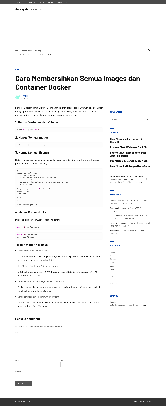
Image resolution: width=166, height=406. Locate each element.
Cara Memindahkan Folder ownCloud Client (38, 296)
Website (18, 372)
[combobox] (130, 119)
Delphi (50, 2)
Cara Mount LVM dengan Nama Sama (130, 166)
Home (17, 51)
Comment (19, 332)
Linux (18, 2)
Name (17, 360)
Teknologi (41, 2)
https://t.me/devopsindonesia (130, 182)
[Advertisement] (83, 31)
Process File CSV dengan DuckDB (128, 147)
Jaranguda (21, 9)
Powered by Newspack (142, 402)
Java (66, 2)
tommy (26, 96)
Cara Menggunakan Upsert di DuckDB (126, 140)
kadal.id (113, 302)
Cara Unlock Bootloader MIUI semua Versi (38, 266)
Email (62, 360)
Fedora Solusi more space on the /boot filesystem (128, 154)
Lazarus (113, 269)
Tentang (38, 51)
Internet (32, 2)
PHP (24, 2)
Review (113, 280)
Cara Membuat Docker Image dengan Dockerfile (41, 281)
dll (111, 255)
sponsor (113, 308)
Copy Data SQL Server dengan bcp (129, 160)
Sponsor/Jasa (27, 51)
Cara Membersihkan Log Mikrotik (33, 250)
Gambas (59, 2)
